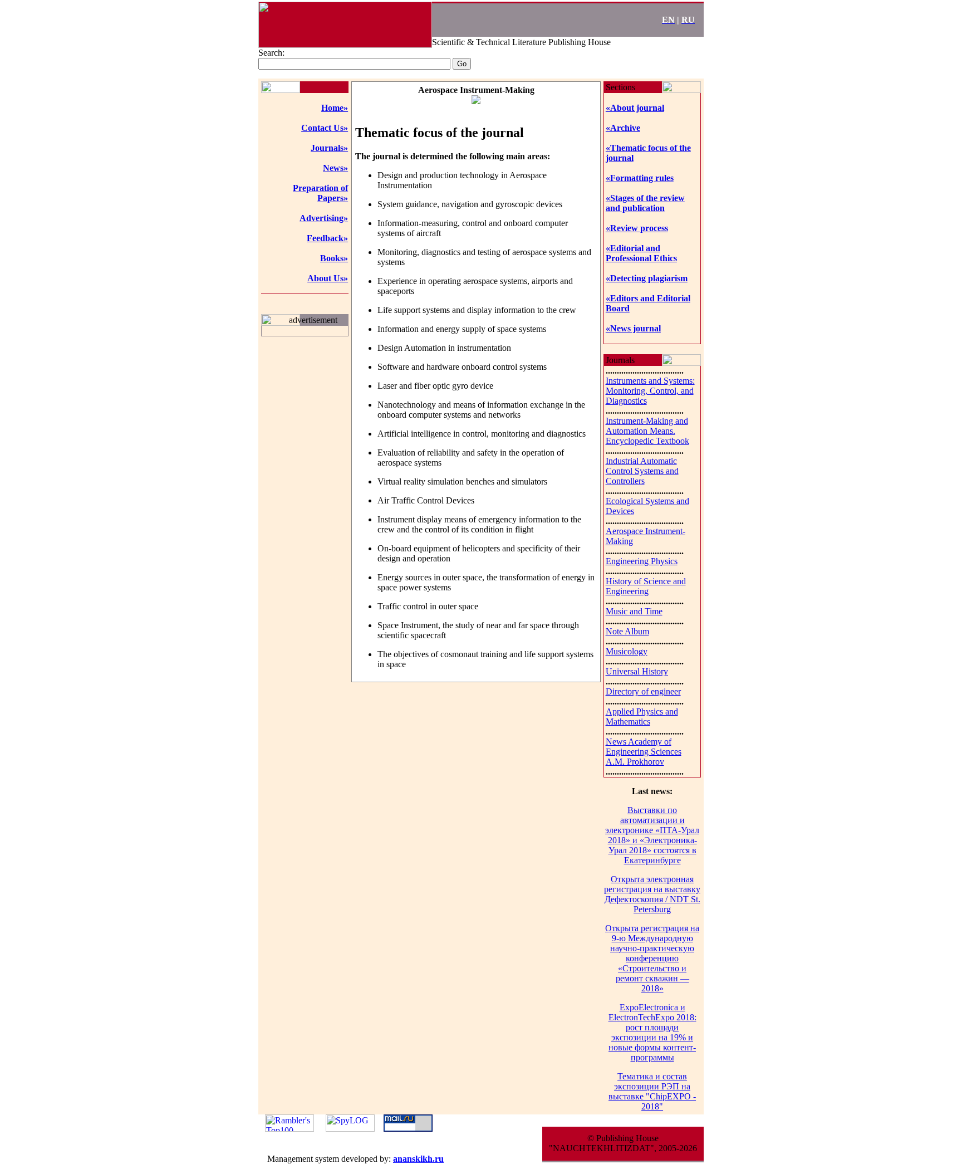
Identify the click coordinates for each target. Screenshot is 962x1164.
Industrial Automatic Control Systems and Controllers (642, 471)
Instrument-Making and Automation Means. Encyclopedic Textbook (647, 431)
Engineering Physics (642, 561)
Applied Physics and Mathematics (642, 716)
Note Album (627, 631)
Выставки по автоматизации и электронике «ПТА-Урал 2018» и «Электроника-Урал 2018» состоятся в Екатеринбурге (652, 835)
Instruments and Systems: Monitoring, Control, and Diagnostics (650, 390)
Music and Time (634, 611)
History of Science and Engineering (646, 586)
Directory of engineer (643, 691)
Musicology (626, 651)
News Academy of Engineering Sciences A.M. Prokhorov (643, 751)
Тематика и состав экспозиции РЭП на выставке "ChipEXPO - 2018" (652, 1091)
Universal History (637, 671)
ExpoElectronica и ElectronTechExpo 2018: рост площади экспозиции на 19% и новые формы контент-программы (652, 1032)
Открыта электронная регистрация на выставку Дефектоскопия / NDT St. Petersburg (652, 894)
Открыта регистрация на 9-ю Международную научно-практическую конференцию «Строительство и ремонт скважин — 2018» (652, 958)
